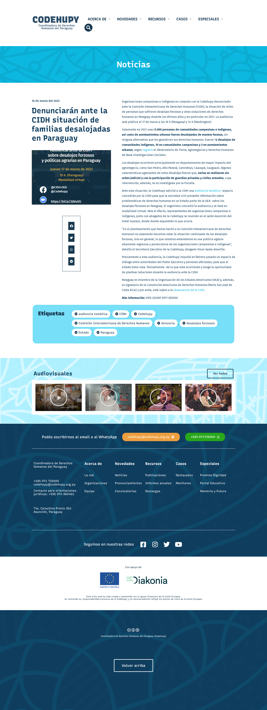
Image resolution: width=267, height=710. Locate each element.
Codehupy (145, 314)
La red (89, 475)
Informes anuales (158, 483)
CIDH (122, 314)
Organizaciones (95, 483)
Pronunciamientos (128, 483)
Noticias (121, 475)
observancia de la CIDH (189, 290)
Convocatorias (125, 491)
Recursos (157, 19)
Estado (84, 332)
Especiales (208, 19)
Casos (182, 19)
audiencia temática (208, 190)
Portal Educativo (212, 483)
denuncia (168, 323)
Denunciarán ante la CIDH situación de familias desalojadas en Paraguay (71, 124)
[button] (71, 226)
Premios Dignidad (213, 475)
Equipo (89, 491)
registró (147, 150)
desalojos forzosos (201, 323)
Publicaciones (155, 475)
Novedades (127, 19)
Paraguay (107, 332)
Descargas (152, 491)
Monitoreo (183, 483)
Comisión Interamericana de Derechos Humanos (114, 323)
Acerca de (97, 19)
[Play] (58, 397)
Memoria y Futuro (213, 491)
